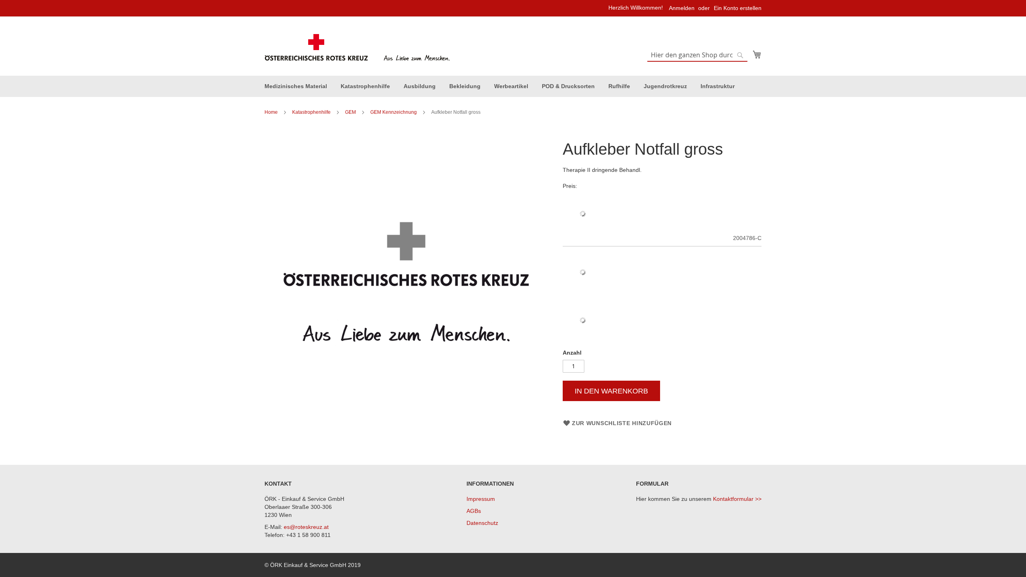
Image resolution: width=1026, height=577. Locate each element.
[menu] (513, 86)
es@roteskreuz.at (306, 527)
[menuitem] (296, 86)
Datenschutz (482, 523)
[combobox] (697, 55)
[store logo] (358, 48)
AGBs (474, 511)
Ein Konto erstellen (737, 8)
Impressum (481, 499)
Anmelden (682, 8)
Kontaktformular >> (737, 499)
